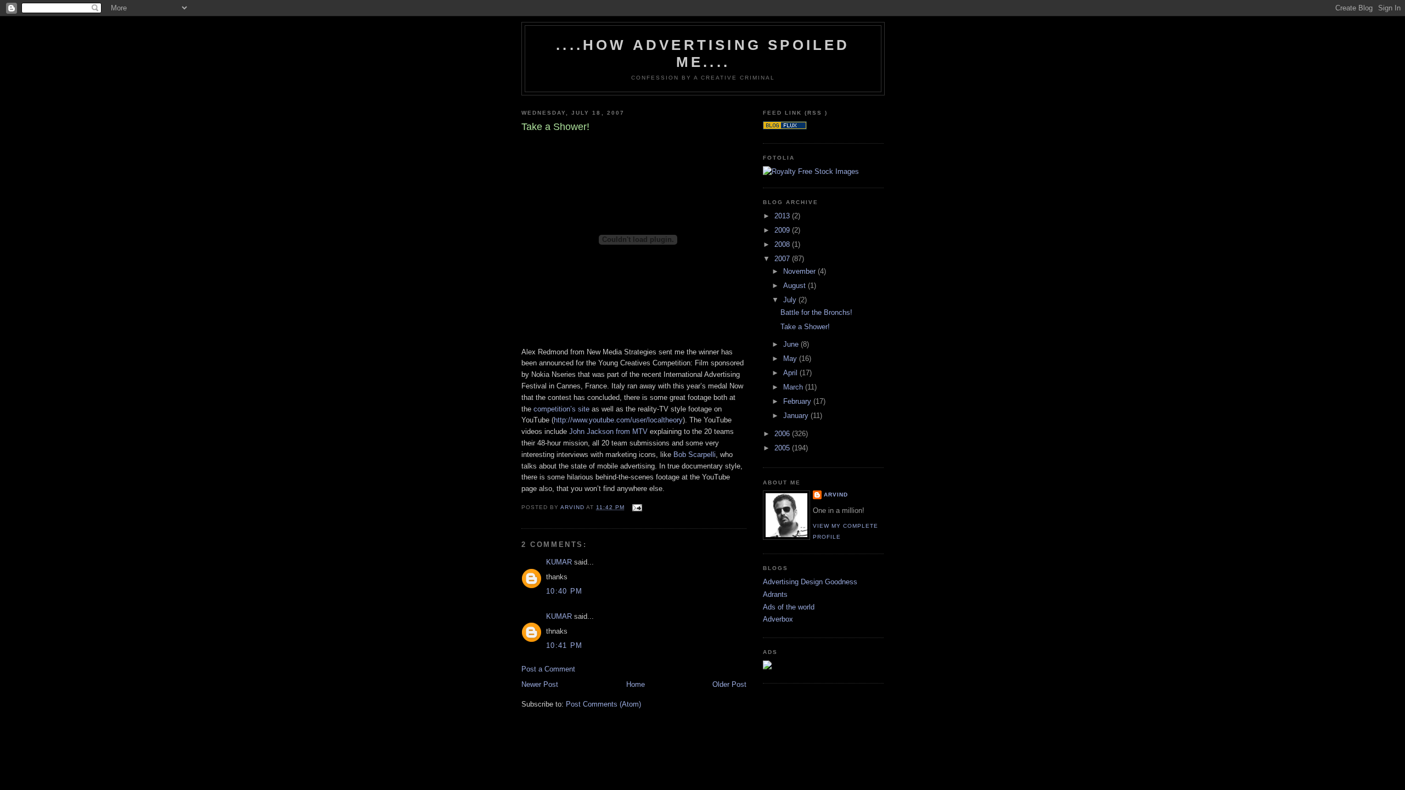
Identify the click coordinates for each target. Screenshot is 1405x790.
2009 (783, 230)
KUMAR (559, 562)
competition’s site (561, 409)
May (791, 358)
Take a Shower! (805, 327)
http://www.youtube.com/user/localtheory (618, 420)
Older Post (729, 684)
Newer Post (539, 684)
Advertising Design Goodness (810, 582)
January (797, 415)
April (791, 373)
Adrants (775, 594)
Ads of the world (788, 607)
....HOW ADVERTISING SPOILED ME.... (703, 53)
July (791, 300)
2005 (783, 448)
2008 (783, 244)
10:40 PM (564, 591)
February (798, 401)
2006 (783, 434)
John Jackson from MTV (608, 431)
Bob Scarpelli (694, 454)
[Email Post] (636, 507)
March (794, 387)
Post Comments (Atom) (603, 704)
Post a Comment (548, 669)
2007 (783, 259)
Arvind (836, 495)
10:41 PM (564, 645)
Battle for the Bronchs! (816, 312)
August (795, 285)
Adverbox (778, 619)
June (792, 344)
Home (635, 684)
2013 (783, 216)
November (800, 271)
